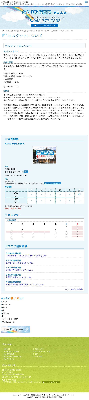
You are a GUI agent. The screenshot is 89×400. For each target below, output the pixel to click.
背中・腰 (5, 313)
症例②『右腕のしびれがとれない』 (20, 270)
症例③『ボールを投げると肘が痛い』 (20, 263)
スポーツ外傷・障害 (10, 319)
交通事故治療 (9, 354)
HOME (7, 349)
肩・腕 (4, 307)
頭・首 (4, 302)
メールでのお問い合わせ (45, 25)
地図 (26, 172)
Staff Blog (38, 356)
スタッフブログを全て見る (73, 289)
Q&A (36, 354)
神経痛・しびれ (8, 305)
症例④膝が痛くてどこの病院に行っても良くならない (27, 256)
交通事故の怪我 (8, 322)
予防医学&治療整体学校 (13, 356)
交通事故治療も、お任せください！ (20, 277)
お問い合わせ (9, 359)
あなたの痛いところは (42, 351)
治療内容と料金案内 (12, 351)
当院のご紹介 (39, 349)
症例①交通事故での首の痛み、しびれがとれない (25, 284)
